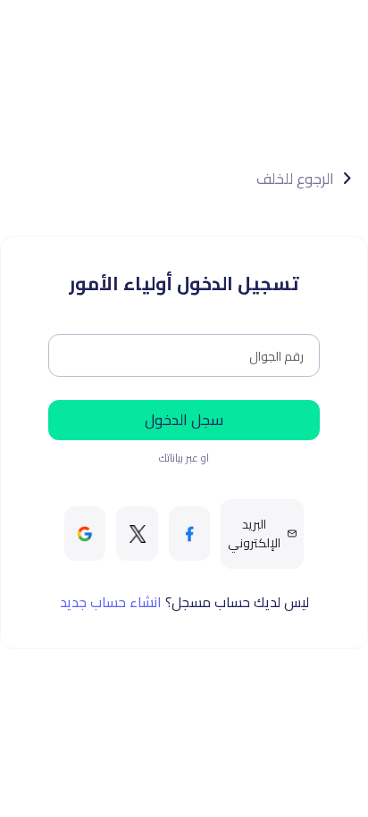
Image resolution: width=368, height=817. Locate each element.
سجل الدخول (184, 419)
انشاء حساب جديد (111, 601)
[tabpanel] (184, 387)
